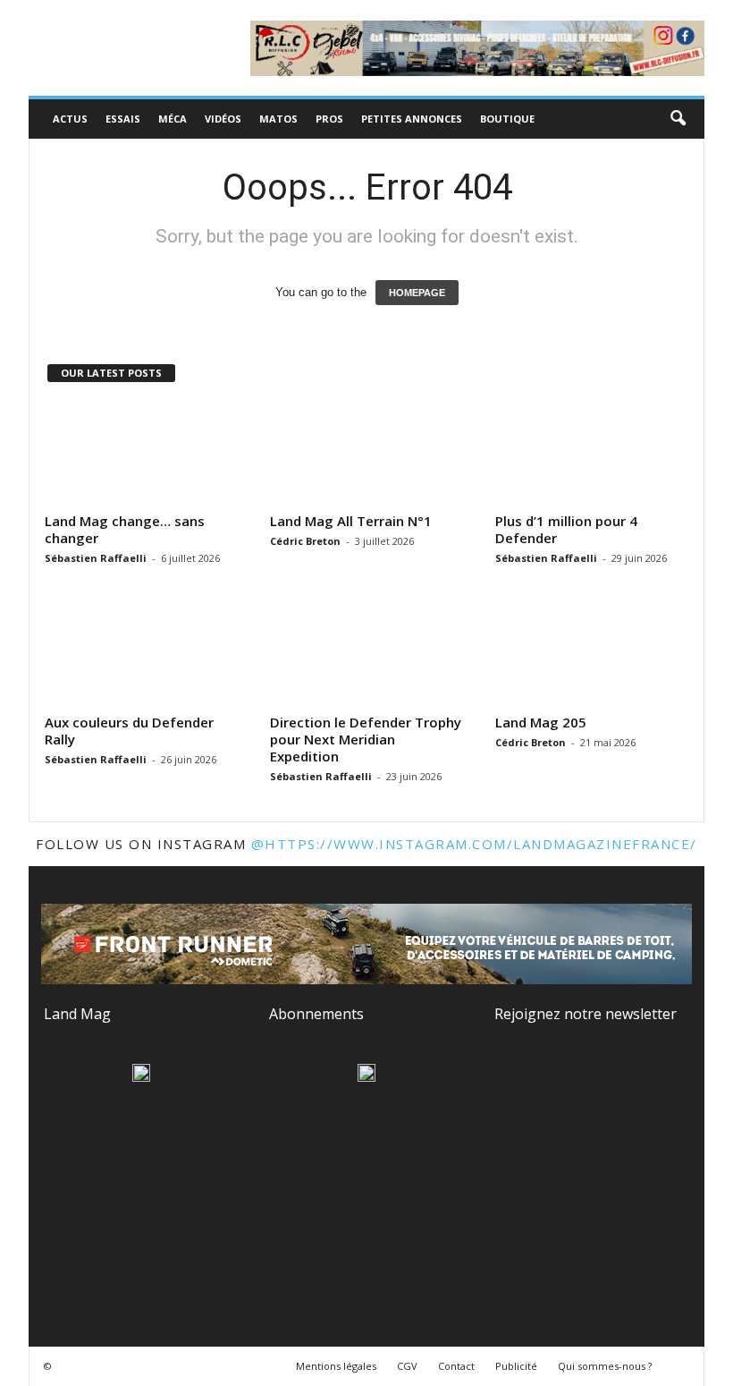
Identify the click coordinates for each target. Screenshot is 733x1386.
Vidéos (223, 118)
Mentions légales (336, 1366)
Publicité (516, 1366)
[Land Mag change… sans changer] (142, 454)
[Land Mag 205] (592, 655)
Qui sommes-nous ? (605, 1366)
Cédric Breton (305, 541)
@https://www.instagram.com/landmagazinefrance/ (474, 844)
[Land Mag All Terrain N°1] (367, 454)
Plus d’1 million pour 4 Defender (566, 529)
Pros (329, 118)
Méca (172, 118)
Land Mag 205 (540, 722)
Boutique (507, 118)
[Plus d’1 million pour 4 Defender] (592, 454)
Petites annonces (411, 118)
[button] (677, 119)
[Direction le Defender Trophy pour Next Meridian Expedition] (367, 655)
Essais (122, 118)
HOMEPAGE (417, 292)
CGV (407, 1366)
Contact (456, 1366)
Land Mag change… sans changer (125, 529)
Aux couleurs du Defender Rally (129, 730)
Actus (70, 118)
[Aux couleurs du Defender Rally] (142, 655)
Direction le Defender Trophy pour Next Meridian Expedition (365, 739)
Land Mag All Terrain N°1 (351, 521)
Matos (278, 118)
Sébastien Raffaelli (96, 558)
